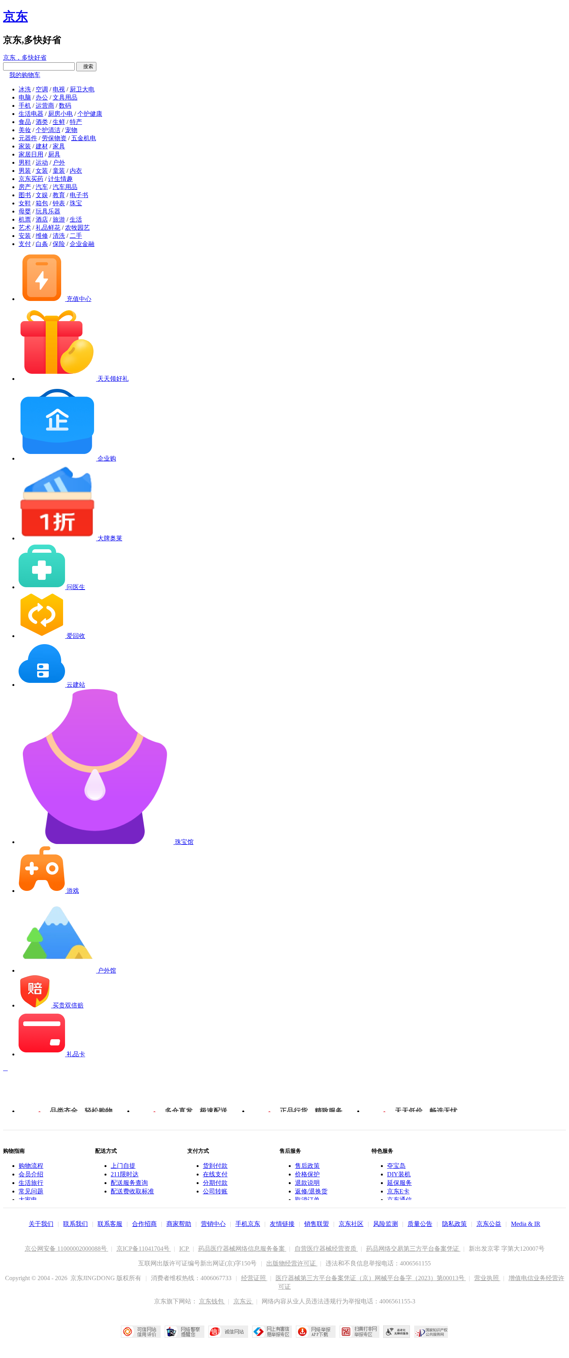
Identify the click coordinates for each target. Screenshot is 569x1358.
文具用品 (65, 97)
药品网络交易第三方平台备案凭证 (413, 1248)
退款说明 (307, 1182)
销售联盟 (316, 1223)
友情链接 (282, 1223)
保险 (59, 244)
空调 (42, 89)
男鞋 (25, 162)
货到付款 (215, 1165)
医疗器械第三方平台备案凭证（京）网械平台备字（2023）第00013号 (371, 1278)
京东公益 (488, 1223)
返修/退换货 (311, 1191)
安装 (25, 235)
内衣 (76, 170)
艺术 (25, 227)
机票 (25, 219)
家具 (59, 146)
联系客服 (110, 1223)
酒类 (42, 122)
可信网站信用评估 (141, 1331)
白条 (42, 244)
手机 (25, 105)
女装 (42, 170)
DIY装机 (399, 1174)
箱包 (42, 203)
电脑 (25, 97)
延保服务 (399, 1182)
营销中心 (213, 1223)
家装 (25, 146)
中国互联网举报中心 (272, 1331)
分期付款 (215, 1182)
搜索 (86, 66)
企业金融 (82, 244)
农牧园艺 (77, 227)
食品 (25, 122)
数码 (65, 105)
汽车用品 (65, 187)
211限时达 (125, 1174)
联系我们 (75, 1223)
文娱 (42, 195)
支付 (25, 244)
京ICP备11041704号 (144, 1248)
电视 (59, 89)
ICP (184, 1248)
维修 (42, 235)
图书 (25, 195)
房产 (25, 187)
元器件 (28, 138)
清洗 (59, 235)
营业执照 (487, 1278)
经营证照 (254, 1278)
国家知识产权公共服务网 (431, 1331)
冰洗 (25, 89)
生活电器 (31, 113)
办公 (42, 97)
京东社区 (351, 1223)
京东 (15, 16)
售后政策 (307, 1165)
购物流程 (31, 1165)
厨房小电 (60, 113)
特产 (76, 122)
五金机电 (83, 138)
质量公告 (420, 1223)
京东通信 (399, 1199)
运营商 (45, 105)
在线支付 (215, 1174)
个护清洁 (48, 130)
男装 (25, 170)
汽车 (42, 187)
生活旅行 (31, 1182)
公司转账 (215, 1191)
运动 (42, 162)
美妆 (25, 130)
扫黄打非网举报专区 (359, 1331)
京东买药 (31, 178)
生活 (76, 219)
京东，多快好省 (24, 57)
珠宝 (76, 203)
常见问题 (31, 1191)
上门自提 (123, 1165)
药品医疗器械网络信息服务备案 (242, 1248)
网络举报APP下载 (316, 1331)
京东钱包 (212, 1301)
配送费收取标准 (132, 1191)
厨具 (54, 154)
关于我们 (41, 1223)
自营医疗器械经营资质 (326, 1248)
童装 (59, 170)
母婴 (25, 211)
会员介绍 (31, 1174)
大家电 (28, 1199)
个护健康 (89, 113)
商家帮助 (178, 1223)
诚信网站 (228, 1331)
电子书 (79, 195)
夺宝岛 (396, 1165)
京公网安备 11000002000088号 (66, 1248)
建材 (42, 146)
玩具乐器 (48, 211)
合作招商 (144, 1223)
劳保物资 (54, 138)
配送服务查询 (129, 1182)
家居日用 (31, 154)
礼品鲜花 (48, 227)
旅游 (59, 219)
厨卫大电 (82, 89)
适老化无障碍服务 (396, 1331)
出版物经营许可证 (291, 1263)
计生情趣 (60, 178)
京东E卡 (398, 1191)
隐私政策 (454, 1223)
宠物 (71, 130)
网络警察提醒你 (184, 1331)
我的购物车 (24, 75)
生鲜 (59, 122)
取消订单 (307, 1199)
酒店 (42, 219)
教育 (59, 195)
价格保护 (307, 1174)
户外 (59, 162)
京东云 (243, 1301)
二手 (76, 235)
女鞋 (25, 203)
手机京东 (247, 1223)
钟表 (59, 203)
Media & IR (525, 1223)
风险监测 (385, 1223)
